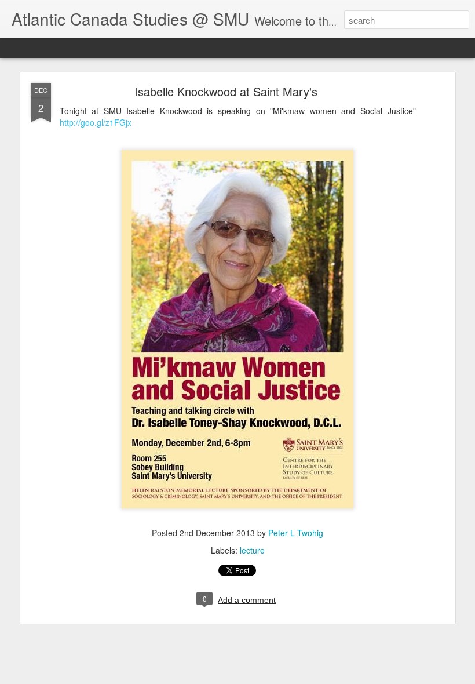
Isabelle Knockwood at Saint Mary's (225, 91)
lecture (252, 550)
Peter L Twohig (295, 533)
